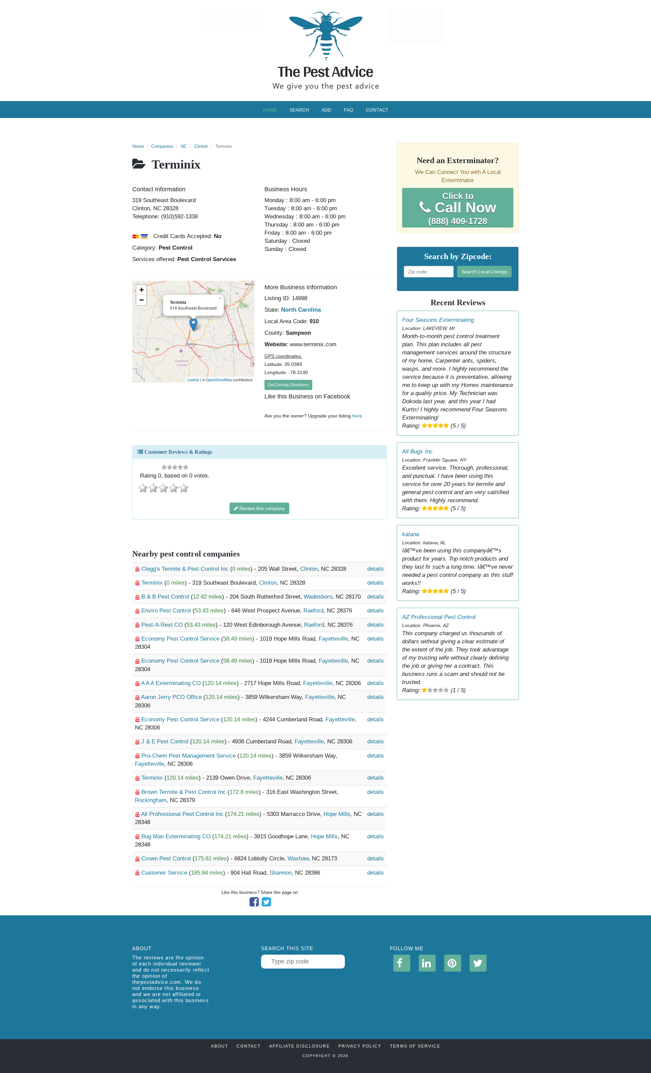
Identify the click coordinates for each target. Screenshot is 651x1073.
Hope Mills (336, 814)
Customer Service (165, 873)
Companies (162, 146)
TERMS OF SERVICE (415, 1046)
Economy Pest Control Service (181, 639)
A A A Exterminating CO (171, 683)
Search (299, 110)
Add (326, 110)
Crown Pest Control (167, 858)
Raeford (313, 610)
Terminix (152, 583)
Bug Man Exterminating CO (176, 836)
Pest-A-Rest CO (162, 625)
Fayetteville (333, 639)
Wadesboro (318, 596)
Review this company (261, 508)
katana (410, 534)
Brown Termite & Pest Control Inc (184, 792)
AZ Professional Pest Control (439, 617)
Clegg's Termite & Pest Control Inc (185, 569)
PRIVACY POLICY (359, 1046)
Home (270, 110)
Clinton (201, 146)
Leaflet (193, 379)
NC (184, 146)
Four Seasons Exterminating (438, 320)
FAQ (348, 110)
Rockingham (150, 800)
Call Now (462, 208)
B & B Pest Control (166, 596)
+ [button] (141, 290)
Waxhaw (298, 858)
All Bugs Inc (417, 451)
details (375, 569)
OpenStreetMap (219, 379)
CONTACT (249, 1046)
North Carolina (301, 310)
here (357, 415)
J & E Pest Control (165, 741)
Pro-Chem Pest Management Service (189, 756)
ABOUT (219, 1046)
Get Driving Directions (288, 385)
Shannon (281, 873)
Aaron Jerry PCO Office (172, 697)
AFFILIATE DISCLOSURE (299, 1046)
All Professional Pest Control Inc (183, 814)
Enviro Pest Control (167, 610)
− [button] (141, 300)
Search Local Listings (484, 271)
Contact (377, 110)
